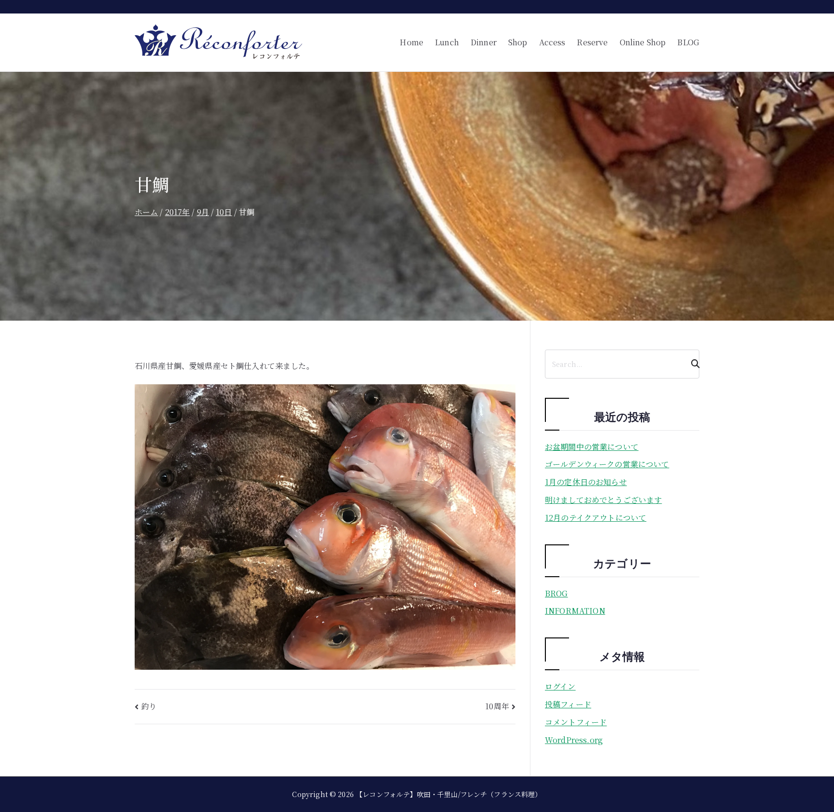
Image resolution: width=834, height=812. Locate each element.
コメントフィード (576, 722)
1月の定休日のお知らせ (586, 481)
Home (411, 42)
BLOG (688, 42)
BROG (556, 593)
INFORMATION (575, 610)
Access (552, 42)
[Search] (691, 364)
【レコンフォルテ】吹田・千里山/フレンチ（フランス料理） (449, 794)
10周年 (497, 706)
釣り (148, 706)
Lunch (447, 42)
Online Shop (643, 42)
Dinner (484, 42)
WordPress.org (574, 739)
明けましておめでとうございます (603, 499)
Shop (518, 42)
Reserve (592, 42)
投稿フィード (568, 704)
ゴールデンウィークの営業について (607, 464)
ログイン (560, 686)
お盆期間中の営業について (592, 446)
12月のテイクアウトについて (595, 517)
